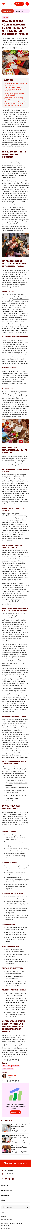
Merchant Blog (7, 11)
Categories (19, 11)
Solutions (4, 1185)
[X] (10, 1060)
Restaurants (6, 1065)
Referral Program (6, 1220)
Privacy (3, 1216)
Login (11, 3)
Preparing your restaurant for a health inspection (15, 94)
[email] (16, 1060)
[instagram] (9, 1179)
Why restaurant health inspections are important (16, 84)
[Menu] (27, 4)
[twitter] (2, 1179)
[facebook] (13, 1060)
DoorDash (7, 1228)
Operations (15, 1065)
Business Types (6, 1190)
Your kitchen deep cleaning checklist (14, 98)
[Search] (8, 4)
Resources (5, 1195)
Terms (3, 1213)
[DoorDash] (3, 4)
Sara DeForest (12, 1075)
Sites (3, 1200)
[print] (18, 1060)
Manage (5, 17)
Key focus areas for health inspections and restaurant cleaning (13, 89)
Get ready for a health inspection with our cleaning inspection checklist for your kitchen (16, 103)
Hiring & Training (8, 1068)
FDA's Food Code (10, 573)
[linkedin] (7, 1060)
